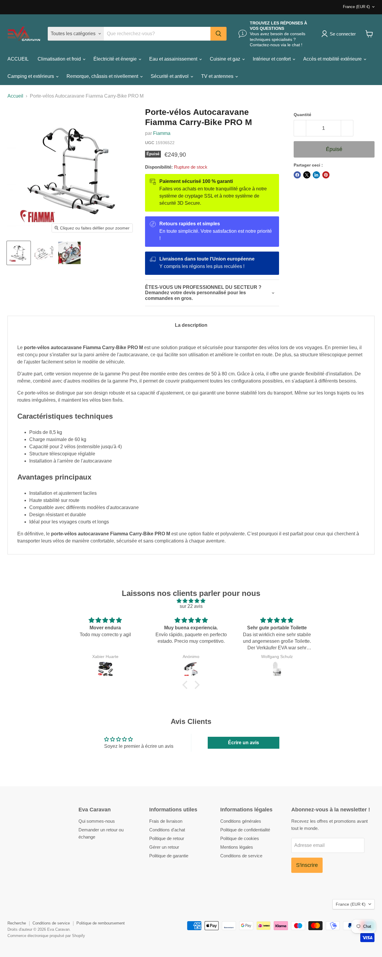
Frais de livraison (165, 821)
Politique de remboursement (100, 923)
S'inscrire (307, 865)
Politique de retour (166, 838)
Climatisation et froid (60, 58)
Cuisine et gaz (225, 58)
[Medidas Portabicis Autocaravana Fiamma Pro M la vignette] (44, 253)
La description (191, 325)
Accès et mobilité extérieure (333, 58)
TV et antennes (218, 76)
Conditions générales (240, 821)
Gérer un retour (164, 847)
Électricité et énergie (115, 58)
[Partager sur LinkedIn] (316, 174)
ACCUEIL (18, 58)
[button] (186, 685)
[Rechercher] (218, 34)
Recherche (16, 923)
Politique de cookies (239, 838)
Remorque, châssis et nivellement (103, 76)
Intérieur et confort (272, 58)
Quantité (302, 114)
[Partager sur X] (306, 174)
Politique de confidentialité (245, 829)
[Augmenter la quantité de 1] (347, 128)
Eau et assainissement (173, 58)
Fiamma (161, 133)
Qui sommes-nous (96, 821)
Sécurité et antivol (170, 76)
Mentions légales (236, 847)
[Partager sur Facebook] (297, 174)
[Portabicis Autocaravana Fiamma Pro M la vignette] (18, 253)
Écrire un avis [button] (243, 742)
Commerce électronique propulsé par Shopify (46, 935)
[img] (191, 601)
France (356, 6)
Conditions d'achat (167, 829)
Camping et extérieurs (31, 76)
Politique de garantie (168, 855)
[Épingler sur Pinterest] (325, 174)
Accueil (15, 95)
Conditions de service (241, 855)
